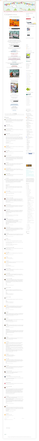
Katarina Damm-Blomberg (30, 73)
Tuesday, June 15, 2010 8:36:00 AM (9, 207)
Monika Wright (27, 65)
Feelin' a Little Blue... (29, 206)
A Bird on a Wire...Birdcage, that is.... (30, 223)
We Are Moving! (28, 140)
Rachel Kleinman (28, 104)
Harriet (6, 233)
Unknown (7, 252)
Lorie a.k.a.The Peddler (8, 386)
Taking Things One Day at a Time (31, 210)
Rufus (6, 305)
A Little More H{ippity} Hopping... (30, 197)
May (27, 224)
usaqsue (7, 145)
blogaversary (12, 114)
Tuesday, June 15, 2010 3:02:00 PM (9, 245)
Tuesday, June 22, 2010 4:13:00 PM (9, 380)
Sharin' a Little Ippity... (29, 216)
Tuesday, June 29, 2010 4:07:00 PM (9, 415)
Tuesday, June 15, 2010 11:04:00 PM (9, 258)
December (28, 189)
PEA (6, 405)
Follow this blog (30, 153)
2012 (27, 186)
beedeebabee (7, 114)
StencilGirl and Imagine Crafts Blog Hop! (30, 123)
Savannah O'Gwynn (8, 118)
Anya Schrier (28, 98)
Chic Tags (28, 144)
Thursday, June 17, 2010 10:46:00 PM (10, 309)
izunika (6, 413)
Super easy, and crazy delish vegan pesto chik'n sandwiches (30, 115)
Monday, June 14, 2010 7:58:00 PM (9, 122)
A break (27, 144)
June (28, 195)
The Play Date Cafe (13, 115)
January (28, 228)
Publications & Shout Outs (15, 11)
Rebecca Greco (28, 83)
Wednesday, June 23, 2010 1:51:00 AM (10, 384)
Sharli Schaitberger (8, 155)
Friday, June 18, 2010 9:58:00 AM (9, 356)
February (28, 227)
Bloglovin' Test (28, 142)
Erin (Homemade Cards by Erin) (9, 247)
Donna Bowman (28, 100)
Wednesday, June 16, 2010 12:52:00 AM (10, 266)
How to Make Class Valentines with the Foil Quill (30, 138)
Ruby (6, 238)
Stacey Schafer (28, 78)
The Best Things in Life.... (30, 196)
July (27, 194)
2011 (27, 187)
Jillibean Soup (28, 134)
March (28, 226)
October (28, 191)
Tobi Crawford (28, 74)
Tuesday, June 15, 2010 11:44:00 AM (9, 236)
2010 (27, 188)
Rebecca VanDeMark (29, 76)
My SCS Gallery (21, 11)
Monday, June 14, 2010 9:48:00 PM (9, 143)
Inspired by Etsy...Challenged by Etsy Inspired (30, 220)
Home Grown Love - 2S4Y (30, 205)
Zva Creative (28, 146)
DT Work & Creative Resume (9, 11)
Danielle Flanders (28, 125)
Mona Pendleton (6, 115)
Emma (6, 341)
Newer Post (6, 418)
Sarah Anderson (9, 115)
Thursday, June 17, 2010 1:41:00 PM (9, 294)
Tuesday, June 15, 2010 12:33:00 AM (9, 182)
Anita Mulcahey (28, 84)
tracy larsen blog (28, 110)
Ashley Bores (27, 68)
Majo (6, 324)
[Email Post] (12, 113)
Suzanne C (7, 150)
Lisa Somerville (7, 268)
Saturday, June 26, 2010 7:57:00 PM (10, 411)
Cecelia (6, 178)
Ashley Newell (7, 173)
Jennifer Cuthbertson (29, 81)
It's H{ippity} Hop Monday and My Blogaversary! (30, 209)
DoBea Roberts (28, 85)
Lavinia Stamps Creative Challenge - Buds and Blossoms (30, 118)
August (28, 193)
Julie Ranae (27, 64)
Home (4, 11)
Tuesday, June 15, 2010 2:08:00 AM (9, 195)
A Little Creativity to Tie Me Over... (30, 219)
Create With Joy (8, 287)
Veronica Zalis (28, 105)
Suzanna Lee (28, 80)
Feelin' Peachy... (28, 221)
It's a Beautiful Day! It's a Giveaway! (30, 207)
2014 (27, 184)
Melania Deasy (28, 75)
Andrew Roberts (28, 77)
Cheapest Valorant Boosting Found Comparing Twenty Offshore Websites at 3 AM (30, 132)
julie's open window (22, 114)
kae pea (7, 365)
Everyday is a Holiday (29, 114)
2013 (27, 185)
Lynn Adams (28, 103)
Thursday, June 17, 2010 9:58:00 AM (10, 285)
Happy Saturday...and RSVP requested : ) (30, 217)
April (28, 225)
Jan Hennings (7, 273)
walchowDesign (7, 375)
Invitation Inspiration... (29, 126)
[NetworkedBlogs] (30, 152)
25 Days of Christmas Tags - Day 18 (30, 121)
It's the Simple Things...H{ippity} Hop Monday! (30, 199)
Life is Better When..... (29, 212)
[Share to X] (15, 113)
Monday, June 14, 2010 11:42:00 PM (9, 171)
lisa (6, 218)
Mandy (6, 162)
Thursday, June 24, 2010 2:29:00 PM (10, 403)
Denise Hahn (28, 82)
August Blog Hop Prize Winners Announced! (30, 147)
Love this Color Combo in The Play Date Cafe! (30, 214)
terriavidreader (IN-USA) (8, 128)
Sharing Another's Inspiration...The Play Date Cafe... (30, 201)
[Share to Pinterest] (16, 113)
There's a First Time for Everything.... (29, 211)
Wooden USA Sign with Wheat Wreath (30, 135)
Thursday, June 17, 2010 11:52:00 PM (9, 327)
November (28, 190)
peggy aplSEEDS (7, 382)
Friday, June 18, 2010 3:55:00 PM (9, 363)
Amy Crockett (28, 72)
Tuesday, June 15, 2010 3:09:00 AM (9, 202)
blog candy (10, 114)
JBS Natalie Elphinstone (29, 120)
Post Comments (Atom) (10, 419)
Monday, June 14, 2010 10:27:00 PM (9, 160)
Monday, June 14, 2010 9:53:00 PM (9, 148)
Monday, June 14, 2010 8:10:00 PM (9, 126)
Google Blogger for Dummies (17, 114)
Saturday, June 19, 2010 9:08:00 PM (10, 368)
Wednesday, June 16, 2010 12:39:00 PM (10, 276)
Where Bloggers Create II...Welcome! (29, 204)
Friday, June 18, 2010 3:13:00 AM (9, 334)
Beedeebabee (7, 133)
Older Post (23, 418)
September (28, 192)
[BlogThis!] (14, 113)
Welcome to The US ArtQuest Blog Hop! (30, 202)
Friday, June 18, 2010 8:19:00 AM (9, 339)
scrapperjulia (7, 124)
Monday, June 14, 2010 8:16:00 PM (9, 131)
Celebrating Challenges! (29, 215)
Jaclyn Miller (7, 209)
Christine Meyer (28, 79)
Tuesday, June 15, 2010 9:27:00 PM (9, 254)
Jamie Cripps (27, 66)
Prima (27, 139)
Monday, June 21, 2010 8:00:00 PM (9, 373)
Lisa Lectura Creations (8, 278)
